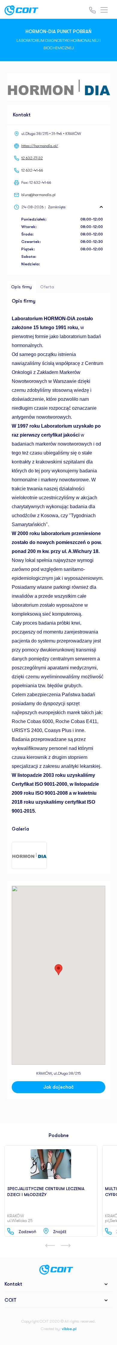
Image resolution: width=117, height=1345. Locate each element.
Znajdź (59, 1231)
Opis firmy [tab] (21, 286)
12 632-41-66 (32, 170)
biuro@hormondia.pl (38, 194)
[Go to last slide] (50, 1245)
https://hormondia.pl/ (39, 146)
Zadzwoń (27, 1231)
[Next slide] (65, 1245)
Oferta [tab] (47, 286)
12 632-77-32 (32, 158)
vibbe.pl (69, 1328)
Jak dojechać (58, 1087)
